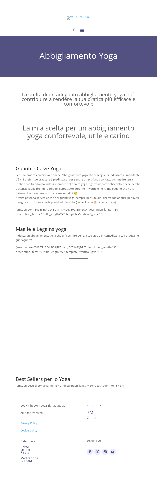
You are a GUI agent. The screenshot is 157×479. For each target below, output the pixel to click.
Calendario (28, 441)
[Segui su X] (97, 452)
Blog (90, 412)
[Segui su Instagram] (105, 452)
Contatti (92, 418)
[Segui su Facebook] (90, 452)
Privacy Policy (29, 423)
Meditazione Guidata (29, 460)
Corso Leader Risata (25, 450)
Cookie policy (28, 430)
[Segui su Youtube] (113, 452)
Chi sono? (94, 406)
